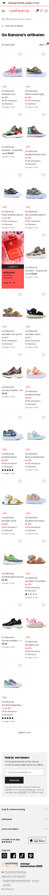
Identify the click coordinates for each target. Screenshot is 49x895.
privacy (35, 880)
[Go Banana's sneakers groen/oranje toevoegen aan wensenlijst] (20, 541)
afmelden (22, 792)
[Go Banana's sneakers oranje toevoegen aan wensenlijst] (43, 354)
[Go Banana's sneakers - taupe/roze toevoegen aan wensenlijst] (43, 235)
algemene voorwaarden (13, 876)
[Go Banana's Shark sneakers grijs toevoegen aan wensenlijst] (43, 54)
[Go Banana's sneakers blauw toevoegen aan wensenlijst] (20, 417)
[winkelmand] (45, 11)
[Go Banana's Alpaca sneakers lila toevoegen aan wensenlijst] (43, 417)
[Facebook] (13, 855)
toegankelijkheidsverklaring (16, 880)
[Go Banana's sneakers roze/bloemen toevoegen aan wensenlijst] (43, 481)
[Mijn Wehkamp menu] (37, 11)
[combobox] (24, 19)
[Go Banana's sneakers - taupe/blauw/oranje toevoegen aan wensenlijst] (20, 114)
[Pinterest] (31, 855)
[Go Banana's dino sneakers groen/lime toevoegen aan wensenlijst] (43, 175)
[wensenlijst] (42, 11)
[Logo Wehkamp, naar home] (17, 11)
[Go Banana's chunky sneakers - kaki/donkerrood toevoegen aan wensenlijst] (20, 354)
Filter (43, 44)
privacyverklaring (27, 790)
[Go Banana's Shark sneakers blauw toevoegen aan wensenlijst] (20, 175)
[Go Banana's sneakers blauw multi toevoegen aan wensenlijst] (43, 114)
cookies (6, 884)
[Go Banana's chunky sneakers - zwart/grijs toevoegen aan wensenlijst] (20, 605)
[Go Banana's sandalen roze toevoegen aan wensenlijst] (43, 605)
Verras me (14, 780)
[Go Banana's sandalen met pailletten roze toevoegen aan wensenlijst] (43, 541)
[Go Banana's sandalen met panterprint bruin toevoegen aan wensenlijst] (20, 294)
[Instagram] (4, 855)
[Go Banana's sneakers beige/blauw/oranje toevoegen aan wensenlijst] (20, 665)
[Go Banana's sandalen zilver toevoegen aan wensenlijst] (20, 481)
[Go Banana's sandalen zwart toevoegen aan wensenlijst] (43, 294)
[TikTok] (22, 855)
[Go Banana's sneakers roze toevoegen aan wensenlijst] (20, 54)
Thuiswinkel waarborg (15, 872)
